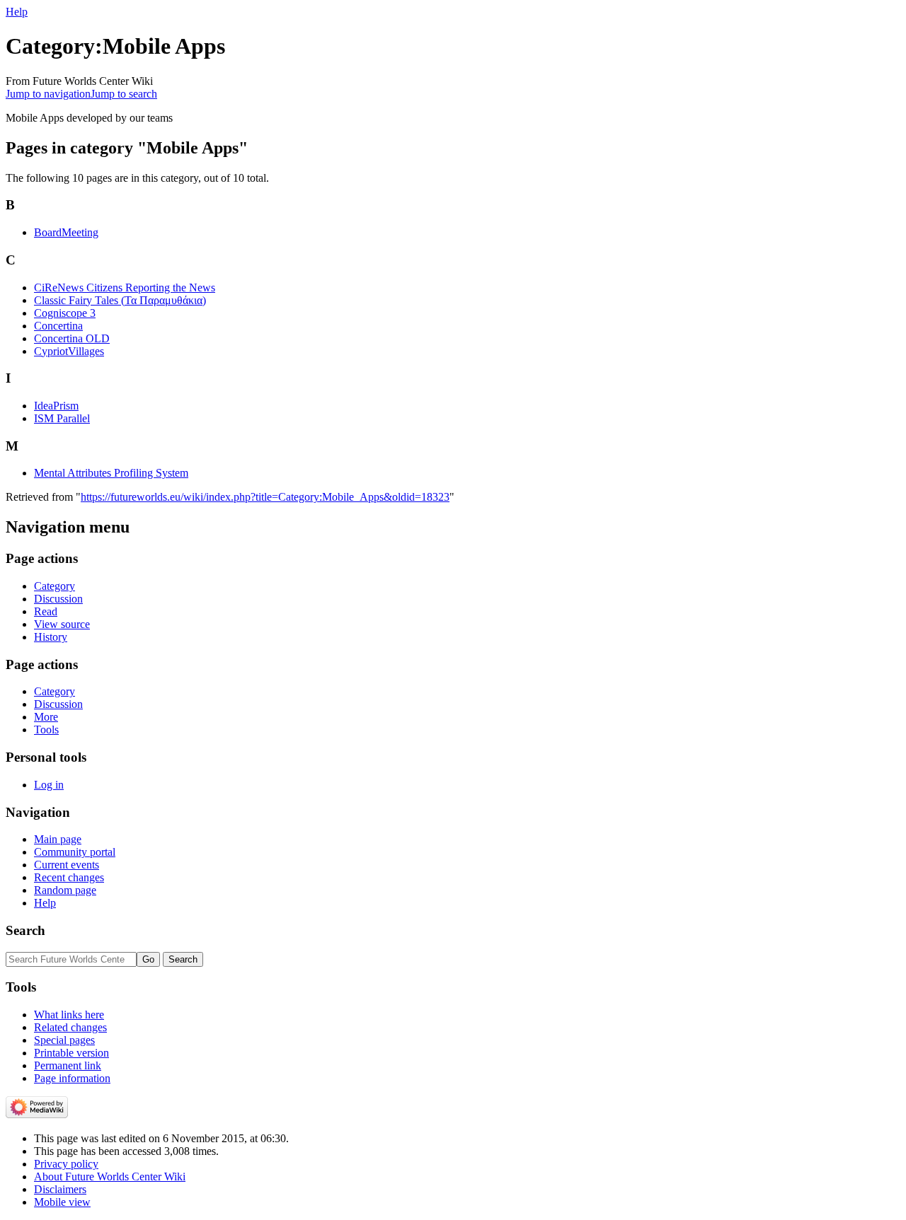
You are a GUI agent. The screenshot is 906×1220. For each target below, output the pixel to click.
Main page (57, 839)
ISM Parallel (62, 418)
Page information (72, 1078)
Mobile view (62, 1202)
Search (25, 930)
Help (17, 12)
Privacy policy (66, 1164)
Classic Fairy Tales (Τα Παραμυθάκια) (120, 300)
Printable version (71, 1053)
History (50, 637)
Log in (49, 785)
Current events (66, 865)
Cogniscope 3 (65, 313)
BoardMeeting (66, 232)
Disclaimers (60, 1189)
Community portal (74, 852)
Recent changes (69, 877)
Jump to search (124, 94)
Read (45, 611)
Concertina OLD (72, 338)
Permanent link (67, 1065)
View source (62, 624)
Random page (65, 890)
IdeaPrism (56, 406)
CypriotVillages (69, 351)
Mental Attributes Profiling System (111, 473)
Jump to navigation (48, 94)
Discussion (58, 599)
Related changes (70, 1027)
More (46, 717)
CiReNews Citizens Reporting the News (124, 287)
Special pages (64, 1040)
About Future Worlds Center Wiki (109, 1176)
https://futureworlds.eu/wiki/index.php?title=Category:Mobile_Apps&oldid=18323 (265, 497)
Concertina (58, 326)
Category (54, 586)
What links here (69, 1015)
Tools (46, 730)
